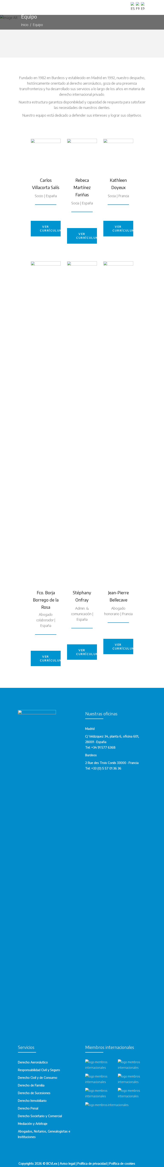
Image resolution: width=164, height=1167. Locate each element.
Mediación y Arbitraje (32, 1123)
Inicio (24, 25)
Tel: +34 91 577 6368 (100, 747)
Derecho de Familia (31, 1085)
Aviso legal (67, 1163)
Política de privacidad (92, 1163)
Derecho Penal (28, 1108)
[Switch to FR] (138, 6)
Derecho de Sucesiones (34, 1093)
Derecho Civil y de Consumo (37, 1077)
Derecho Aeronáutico (33, 1062)
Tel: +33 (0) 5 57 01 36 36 (103, 768)
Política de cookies (122, 1163)
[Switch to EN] (143, 6)
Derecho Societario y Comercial (40, 1116)
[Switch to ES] (133, 6)
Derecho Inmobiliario (32, 1100)
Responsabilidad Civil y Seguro (39, 1070)
